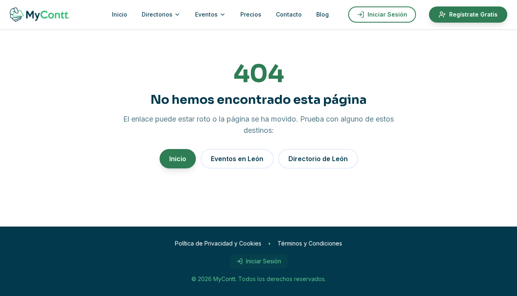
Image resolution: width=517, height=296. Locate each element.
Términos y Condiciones (309, 243)
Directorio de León (318, 159)
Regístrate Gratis (473, 14)
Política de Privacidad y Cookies (218, 243)
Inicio (119, 14)
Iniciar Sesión (387, 14)
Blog (322, 14)
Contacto (289, 14)
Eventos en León (237, 159)
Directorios (157, 14)
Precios (250, 14)
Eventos (206, 14)
